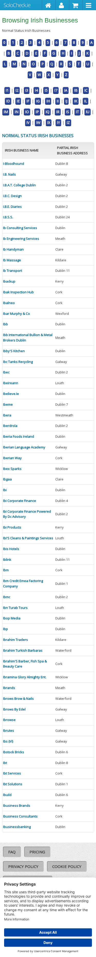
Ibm (6, 570)
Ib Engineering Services (21, 238)
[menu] (89, 5)
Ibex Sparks (12, 468)
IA (65, 90)
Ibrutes (8, 730)
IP (37, 111)
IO (27, 111)
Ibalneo (9, 302)
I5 (46, 90)
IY (58, 122)
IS (67, 111)
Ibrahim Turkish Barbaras (22, 650)
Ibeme (8, 404)
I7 (55, 90)
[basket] (76, 5)
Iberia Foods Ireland (18, 436)
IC (86, 90)
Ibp (5, 629)
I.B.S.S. (8, 217)
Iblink (7, 559)
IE (18, 101)
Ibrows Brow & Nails (18, 698)
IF (27, 101)
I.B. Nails (9, 174)
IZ (68, 122)
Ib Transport (12, 270)
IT (77, 111)
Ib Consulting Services (20, 227)
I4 (36, 90)
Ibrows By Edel (14, 709)
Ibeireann (10, 383)
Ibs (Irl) (8, 741)
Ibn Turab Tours (15, 607)
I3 (26, 90)
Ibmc (6, 597)
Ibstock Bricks (13, 752)
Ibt (5, 762)
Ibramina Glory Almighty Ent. (24, 677)
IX (48, 122)
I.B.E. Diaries (12, 206)
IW (38, 122)
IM (6, 111)
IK (75, 101)
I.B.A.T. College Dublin (19, 185)
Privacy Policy (23, 866)
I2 (16, 90)
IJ (66, 101)
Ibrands (9, 687)
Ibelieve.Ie (11, 393)
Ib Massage (12, 260)
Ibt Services (12, 773)
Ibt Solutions (12, 784)
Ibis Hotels (11, 548)
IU (87, 111)
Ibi (5, 490)
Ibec (6, 372)
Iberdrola (10, 425)
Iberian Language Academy (24, 447)
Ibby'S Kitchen (14, 351)
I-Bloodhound (13, 163)
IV (27, 122)
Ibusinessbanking (17, 826)
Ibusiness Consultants (20, 816)
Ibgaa (7, 479)
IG (38, 101)
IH (48, 101)
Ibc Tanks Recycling (18, 361)
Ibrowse (9, 719)
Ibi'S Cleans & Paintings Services (28, 538)
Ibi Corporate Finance (19, 500)
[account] (62, 5)
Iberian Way (12, 458)
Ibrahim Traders (15, 639)
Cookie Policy (66, 866)
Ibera (7, 415)
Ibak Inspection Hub (18, 292)
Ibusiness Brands (16, 805)
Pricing (37, 851)
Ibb (5, 324)
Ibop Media (11, 618)
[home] (49, 5)
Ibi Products (12, 527)
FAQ (12, 851)
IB (76, 90)
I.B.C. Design (12, 195)
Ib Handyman (13, 249)
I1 (7, 90)
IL (85, 101)
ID (8, 101)
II (58, 101)
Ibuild (7, 794)
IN (16, 111)
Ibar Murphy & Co (16, 313)
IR (57, 111)
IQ (47, 111)
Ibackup (9, 281)
